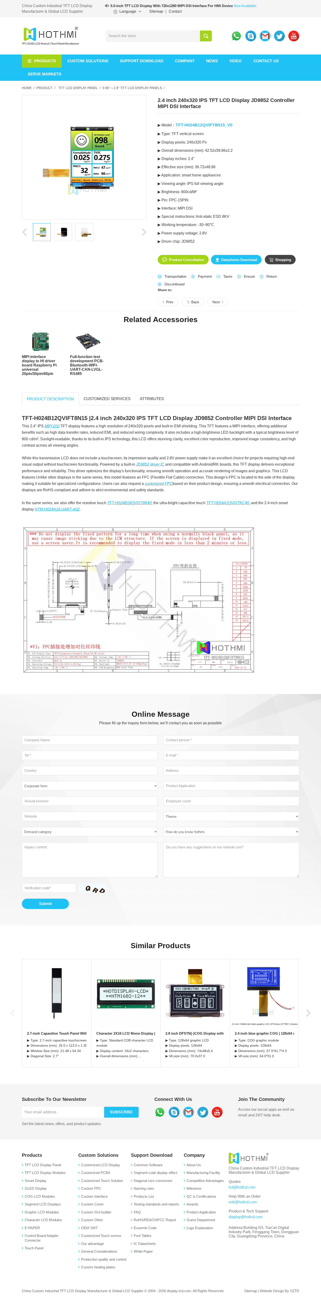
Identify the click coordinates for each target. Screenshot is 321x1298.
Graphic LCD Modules (42, 1212)
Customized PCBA (95, 1173)
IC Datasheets (145, 1244)
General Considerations (99, 1251)
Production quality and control (103, 1259)
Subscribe (121, 1112)
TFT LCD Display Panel (43, 1165)
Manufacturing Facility (203, 1173)
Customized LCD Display (100, 1165)
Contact (175, 11)
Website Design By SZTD (279, 1291)
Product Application (201, 1212)
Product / (45, 88)
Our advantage (92, 1244)
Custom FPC (91, 1188)
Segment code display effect (155, 1173)
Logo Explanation (200, 1228)
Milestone (194, 1188)
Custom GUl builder (96, 1212)
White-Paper (143, 1251)
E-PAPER (32, 1228)
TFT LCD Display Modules (45, 1173)
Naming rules (144, 1188)
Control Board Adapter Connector (42, 1238)
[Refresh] (91, 888)
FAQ (137, 1212)
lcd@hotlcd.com (242, 1187)
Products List (144, 1196)
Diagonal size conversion (153, 1181)
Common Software (148, 1165)
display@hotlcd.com (245, 1217)
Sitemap (156, 11)
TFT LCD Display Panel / (78, 88)
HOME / (28, 88)
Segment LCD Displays (43, 1204)
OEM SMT (89, 1228)
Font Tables (142, 1236)
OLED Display (36, 1188)
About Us (194, 1165)
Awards (192, 1204)
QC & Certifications (201, 1196)
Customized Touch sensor (101, 1236)
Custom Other (92, 1220)
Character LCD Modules (43, 1220)
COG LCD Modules (40, 1196)
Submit (45, 904)
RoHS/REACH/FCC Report (155, 1220)
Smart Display (36, 1181)
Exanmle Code (145, 1228)
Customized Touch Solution (102, 1181)
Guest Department (201, 1220)
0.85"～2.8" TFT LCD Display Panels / (133, 88)
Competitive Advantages (205, 1181)
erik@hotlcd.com (243, 1202)
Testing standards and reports (156, 1204)
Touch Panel (34, 1248)
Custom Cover (92, 1204)
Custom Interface (94, 1196)
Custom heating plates (98, 1267)
